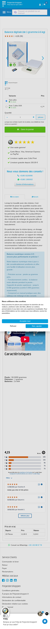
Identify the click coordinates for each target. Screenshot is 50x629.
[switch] (5, 615)
